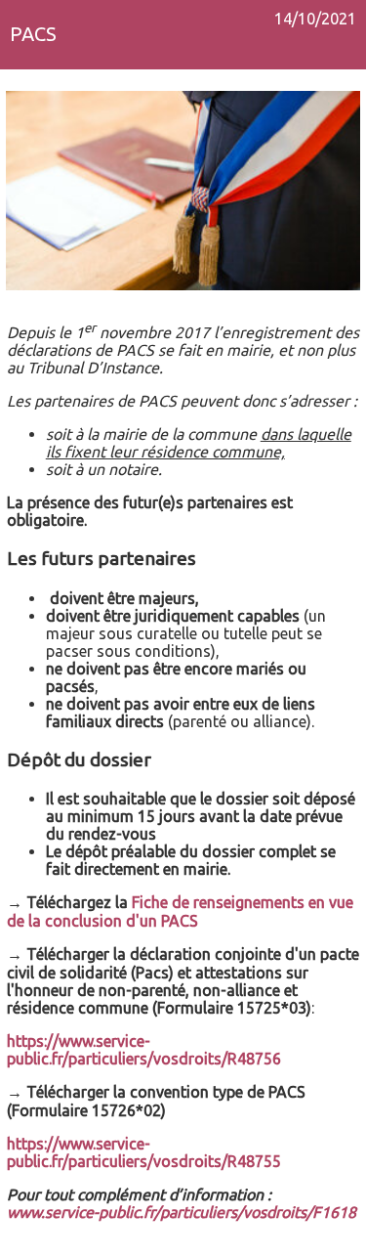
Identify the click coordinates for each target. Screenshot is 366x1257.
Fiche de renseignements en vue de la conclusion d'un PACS (180, 911)
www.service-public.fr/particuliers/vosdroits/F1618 (181, 1212)
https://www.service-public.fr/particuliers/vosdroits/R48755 (144, 1152)
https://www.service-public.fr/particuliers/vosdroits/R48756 (144, 1049)
